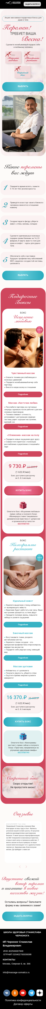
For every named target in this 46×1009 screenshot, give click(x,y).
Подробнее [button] (23, 394)
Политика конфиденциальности (23, 1000)
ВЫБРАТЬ (23, 86)
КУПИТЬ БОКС (24, 490)
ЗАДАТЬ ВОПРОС (32, 4)
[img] (14, 58)
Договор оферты (23, 1004)
